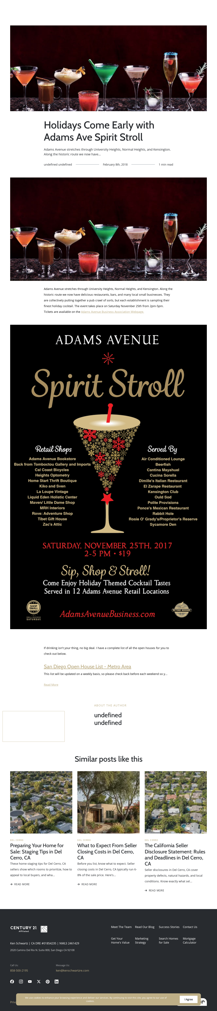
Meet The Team (121, 927)
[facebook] (12, 981)
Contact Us (190, 927)
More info (100, 1001)
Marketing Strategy (141, 940)
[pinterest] (48, 981)
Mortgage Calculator (189, 940)
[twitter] (39, 981)
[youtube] (30, 981)
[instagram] (21, 981)
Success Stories (169, 927)
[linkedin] (56, 981)
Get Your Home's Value (120, 940)
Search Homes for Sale (168, 940)
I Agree (189, 999)
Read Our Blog (144, 927)
